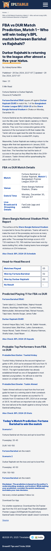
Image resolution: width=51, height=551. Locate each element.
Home (4, 12)
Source (5, 520)
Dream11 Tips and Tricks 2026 (16, 546)
